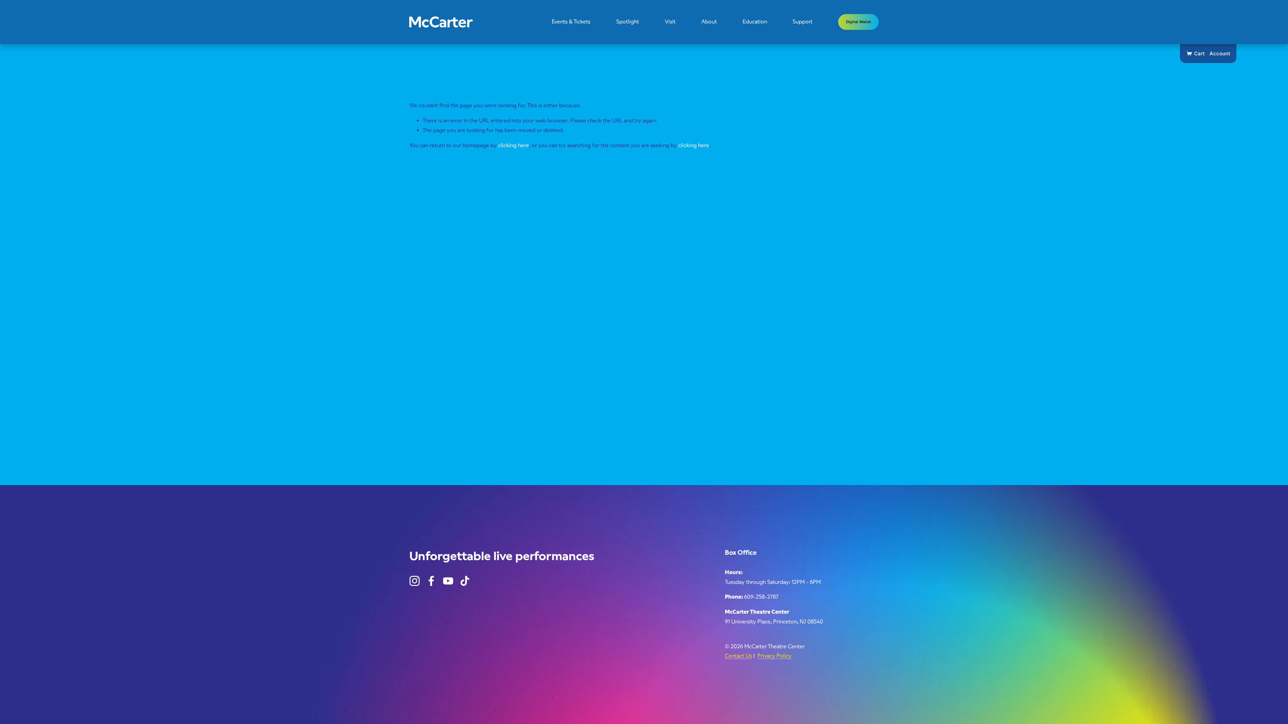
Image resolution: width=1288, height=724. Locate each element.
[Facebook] (431, 581)
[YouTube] (448, 581)
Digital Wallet (858, 22)
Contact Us (738, 656)
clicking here (513, 145)
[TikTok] (465, 581)
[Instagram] (414, 581)
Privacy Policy (774, 656)
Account (1220, 53)
